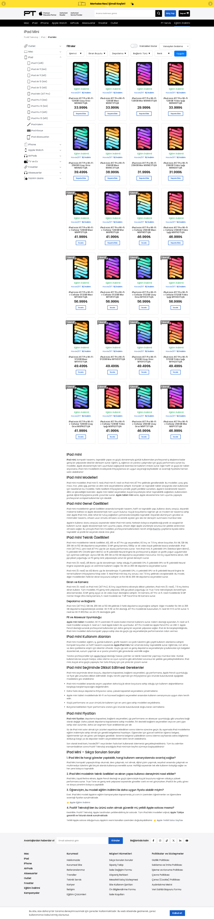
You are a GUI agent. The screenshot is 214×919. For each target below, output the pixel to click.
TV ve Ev (33, 161)
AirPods (74, 23)
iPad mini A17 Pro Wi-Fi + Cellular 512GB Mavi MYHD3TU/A (81, 294)
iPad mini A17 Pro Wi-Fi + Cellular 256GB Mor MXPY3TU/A (175, 424)
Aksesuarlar (88, 23)
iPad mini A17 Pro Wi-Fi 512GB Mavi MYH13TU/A (81, 359)
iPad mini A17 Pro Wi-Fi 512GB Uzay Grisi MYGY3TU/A (144, 359)
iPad (34, 23)
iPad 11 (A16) (37, 62)
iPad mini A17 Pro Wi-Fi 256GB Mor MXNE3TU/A (144, 164)
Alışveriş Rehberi (118, 875)
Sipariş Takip (116, 865)
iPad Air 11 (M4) (39, 69)
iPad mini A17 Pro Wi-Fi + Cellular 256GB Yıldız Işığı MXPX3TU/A (175, 230)
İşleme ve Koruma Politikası (167, 870)
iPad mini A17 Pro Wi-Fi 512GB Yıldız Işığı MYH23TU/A (175, 359)
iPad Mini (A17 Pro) (40, 93)
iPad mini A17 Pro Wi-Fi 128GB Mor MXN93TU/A (144, 99)
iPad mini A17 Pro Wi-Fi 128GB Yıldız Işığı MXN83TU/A (175, 100)
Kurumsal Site (74, 865)
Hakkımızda (73, 860)
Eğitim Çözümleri (76, 894)
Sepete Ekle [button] (81, 114)
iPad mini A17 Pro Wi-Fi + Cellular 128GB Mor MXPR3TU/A (112, 230)
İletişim (71, 889)
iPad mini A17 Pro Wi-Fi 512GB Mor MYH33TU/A (112, 358)
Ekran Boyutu (97, 53)
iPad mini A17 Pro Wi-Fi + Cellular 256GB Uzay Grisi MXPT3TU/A (144, 424)
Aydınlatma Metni (162, 884)
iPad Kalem (37, 124)
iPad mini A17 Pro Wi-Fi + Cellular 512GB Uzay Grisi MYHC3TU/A (144, 294)
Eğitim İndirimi (182, 23)
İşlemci (75, 53)
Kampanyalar (32, 893)
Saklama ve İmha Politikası (167, 865)
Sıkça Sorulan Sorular (121, 860)
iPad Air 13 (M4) (39, 81)
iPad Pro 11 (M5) (39, 112)
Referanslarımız (76, 870)
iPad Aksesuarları (40, 136)
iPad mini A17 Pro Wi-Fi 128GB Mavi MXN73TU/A (112, 100)
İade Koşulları (116, 894)
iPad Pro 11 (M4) (39, 99)
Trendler (72, 875)
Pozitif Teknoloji (31, 37)
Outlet (114, 23)
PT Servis (166, 23)
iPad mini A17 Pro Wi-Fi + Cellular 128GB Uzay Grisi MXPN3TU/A (81, 424)
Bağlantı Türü (141, 53)
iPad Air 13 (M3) (39, 87)
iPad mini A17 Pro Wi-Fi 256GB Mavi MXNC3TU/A (112, 165)
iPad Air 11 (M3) (38, 75)
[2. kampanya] (107, 6)
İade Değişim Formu (120, 870)
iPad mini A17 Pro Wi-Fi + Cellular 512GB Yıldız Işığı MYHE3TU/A (175, 294)
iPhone (45, 23)
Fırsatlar (103, 23)
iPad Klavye (37, 130)
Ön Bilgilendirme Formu (122, 889)
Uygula (180, 53)
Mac (26, 23)
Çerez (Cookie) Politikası (166, 879)
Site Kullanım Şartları (121, 884)
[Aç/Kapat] (60, 46)
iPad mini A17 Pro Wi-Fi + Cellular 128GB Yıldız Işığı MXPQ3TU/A (112, 424)
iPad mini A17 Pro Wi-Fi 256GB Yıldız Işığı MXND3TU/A (175, 165)
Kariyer (71, 884)
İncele (81, 243)
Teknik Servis (74, 879)
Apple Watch (59, 23)
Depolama (119, 53)
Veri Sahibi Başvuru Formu (166, 889)
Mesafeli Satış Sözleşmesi (123, 879)
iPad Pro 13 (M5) (39, 118)
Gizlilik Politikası (160, 860)
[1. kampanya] (106, 6)
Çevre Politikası (160, 875)
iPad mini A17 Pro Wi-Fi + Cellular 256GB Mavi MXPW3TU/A (144, 230)
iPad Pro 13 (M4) (39, 106)
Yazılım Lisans (36, 178)
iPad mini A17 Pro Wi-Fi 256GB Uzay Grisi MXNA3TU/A (81, 165)
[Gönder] (158, 13)
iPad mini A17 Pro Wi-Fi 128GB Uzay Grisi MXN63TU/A (81, 100)
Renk (163, 53)
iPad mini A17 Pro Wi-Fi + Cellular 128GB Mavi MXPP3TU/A (81, 230)
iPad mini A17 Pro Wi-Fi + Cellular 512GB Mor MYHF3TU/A (112, 294)
